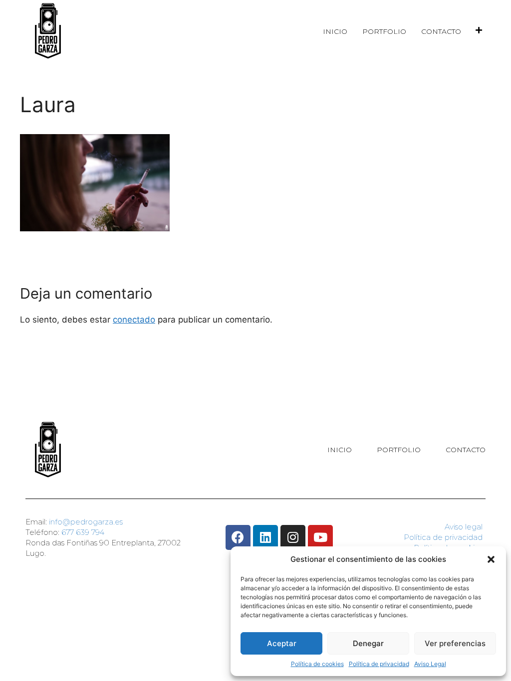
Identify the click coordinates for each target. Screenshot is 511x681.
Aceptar (281, 643)
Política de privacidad (379, 664)
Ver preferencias (455, 643)
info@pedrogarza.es (86, 521)
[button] (491, 559)
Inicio (335, 31)
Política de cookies (317, 664)
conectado (134, 320)
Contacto (441, 31)
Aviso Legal (430, 664)
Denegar (368, 643)
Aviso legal (464, 526)
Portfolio (384, 31)
